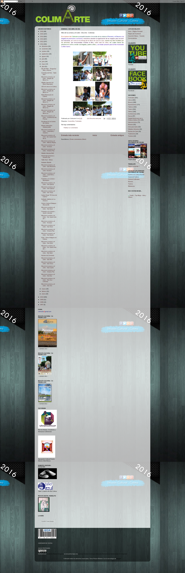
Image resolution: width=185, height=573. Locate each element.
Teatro (130, 109)
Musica (130, 102)
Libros (130, 100)
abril (43, 66)
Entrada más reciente (70, 135)
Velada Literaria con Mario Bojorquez (47, 83)
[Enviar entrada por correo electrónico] (104, 118)
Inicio (95, 135)
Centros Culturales (134, 179)
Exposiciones (132, 104)
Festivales (78, 121)
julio (43, 59)
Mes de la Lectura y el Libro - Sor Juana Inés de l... (48, 217)
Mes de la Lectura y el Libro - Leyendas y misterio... (48, 131)
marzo (44, 289)
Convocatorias (132, 38)
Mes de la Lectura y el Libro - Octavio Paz (48, 149)
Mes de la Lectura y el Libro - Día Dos (48, 275)
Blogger (118, 558)
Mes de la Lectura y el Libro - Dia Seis (48, 258)
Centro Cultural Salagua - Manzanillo (49, 204)
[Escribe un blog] (109, 119)
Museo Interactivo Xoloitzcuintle (46, 126)
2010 (42, 297)
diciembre (45, 46)
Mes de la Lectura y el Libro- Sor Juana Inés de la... (48, 137)
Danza (130, 116)
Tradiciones (131, 133)
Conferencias (132, 114)
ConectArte (71, 121)
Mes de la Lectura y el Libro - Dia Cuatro (48, 266)
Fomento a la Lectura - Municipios (48, 179)
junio (43, 61)
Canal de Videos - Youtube (136, 36)
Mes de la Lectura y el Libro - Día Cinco (48, 262)
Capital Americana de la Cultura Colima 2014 (135, 119)
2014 (42, 36)
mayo (43, 64)
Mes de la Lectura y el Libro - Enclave (48, 145)
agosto (44, 56)
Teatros (130, 184)
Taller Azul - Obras (47, 160)
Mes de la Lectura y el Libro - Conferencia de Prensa (48, 117)
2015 (42, 34)
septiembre (45, 54)
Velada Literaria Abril (47, 153)
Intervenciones (132, 122)
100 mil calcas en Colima (49, 86)
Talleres (130, 107)
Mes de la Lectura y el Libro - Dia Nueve (48, 234)
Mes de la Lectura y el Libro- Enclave (48, 169)
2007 (42, 304)
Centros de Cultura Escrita (136, 174)
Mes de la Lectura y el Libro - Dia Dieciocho (48, 165)
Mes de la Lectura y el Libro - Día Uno (48, 284)
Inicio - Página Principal (135, 31)
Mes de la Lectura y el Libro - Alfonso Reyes (48, 141)
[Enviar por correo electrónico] (108, 119)
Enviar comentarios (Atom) (78, 139)
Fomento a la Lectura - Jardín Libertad (48, 212)
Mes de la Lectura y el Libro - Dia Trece (48, 191)
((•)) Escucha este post (94, 118)
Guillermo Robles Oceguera (55, 554)
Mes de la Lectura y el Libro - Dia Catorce (48, 187)
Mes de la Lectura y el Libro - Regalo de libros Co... (48, 78)
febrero (44, 291)
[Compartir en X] (111, 119)
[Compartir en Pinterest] (115, 119)
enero (44, 294)
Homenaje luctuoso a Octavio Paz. (47, 156)
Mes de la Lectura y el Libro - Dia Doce (48, 208)
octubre (44, 51)
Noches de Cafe (133, 131)
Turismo (130, 136)
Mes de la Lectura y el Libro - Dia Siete (48, 252)
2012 (42, 41)
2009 (42, 299)
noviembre (45, 49)
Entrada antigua (117, 135)
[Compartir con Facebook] (113, 119)
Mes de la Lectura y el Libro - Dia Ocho (48, 242)
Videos (130, 111)
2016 (42, 31)
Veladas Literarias (133, 129)
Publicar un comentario (71, 127)
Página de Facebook (134, 33)
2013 (42, 39)
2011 (41, 44)
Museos (130, 124)
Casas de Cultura (133, 177)
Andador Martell (46, 162)
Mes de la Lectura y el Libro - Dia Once (48, 226)
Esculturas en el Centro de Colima (48, 122)
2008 (42, 302)
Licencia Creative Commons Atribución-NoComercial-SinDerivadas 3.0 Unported (102, 554)
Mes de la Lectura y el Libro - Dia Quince (48, 183)
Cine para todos (133, 127)
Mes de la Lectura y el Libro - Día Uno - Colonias (48, 280)
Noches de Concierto (47, 255)
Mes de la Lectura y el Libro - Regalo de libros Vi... (48, 100)
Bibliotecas (131, 186)
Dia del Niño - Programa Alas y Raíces (48, 69)
